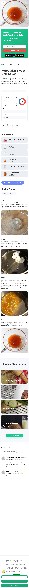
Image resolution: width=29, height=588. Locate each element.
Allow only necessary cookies (14, 581)
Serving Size (6, 114)
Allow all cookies (14, 585)
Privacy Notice (16, 574)
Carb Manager (8, 3)
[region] (14, 572)
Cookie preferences (14, 577)
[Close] (27, 557)
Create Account (14, 50)
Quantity (5, 108)
